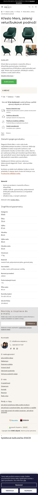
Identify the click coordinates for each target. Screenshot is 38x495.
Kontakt (3, 389)
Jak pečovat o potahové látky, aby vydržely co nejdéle (18, 408)
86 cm (3, 235)
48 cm (3, 242)
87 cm (3, 228)
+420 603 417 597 (17, 345)
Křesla (3, 214)
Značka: (4, 60)
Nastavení (19, 485)
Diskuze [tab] (8, 133)
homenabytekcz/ (14, 348)
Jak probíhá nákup (7, 358)
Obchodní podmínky (8, 371)
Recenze (4, 393)
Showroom (4, 386)
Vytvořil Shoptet (15, 427)
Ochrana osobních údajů (9, 374)
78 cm (3, 221)
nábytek (11, 348)
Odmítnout (10, 491)
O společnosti (5, 383)
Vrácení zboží (5, 367)
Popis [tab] (2, 133)
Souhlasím (28, 491)
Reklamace (4, 361)
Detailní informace (7, 76)
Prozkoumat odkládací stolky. (11, 173)
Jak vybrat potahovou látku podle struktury (15, 405)
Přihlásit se (31, 324)
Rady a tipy (4, 396)
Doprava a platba (7, 364)
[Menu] (2, 7)
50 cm (3, 249)
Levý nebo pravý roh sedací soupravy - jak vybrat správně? (17, 411)
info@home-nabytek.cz (19, 341)
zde (24, 480)
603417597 (17, 348)
